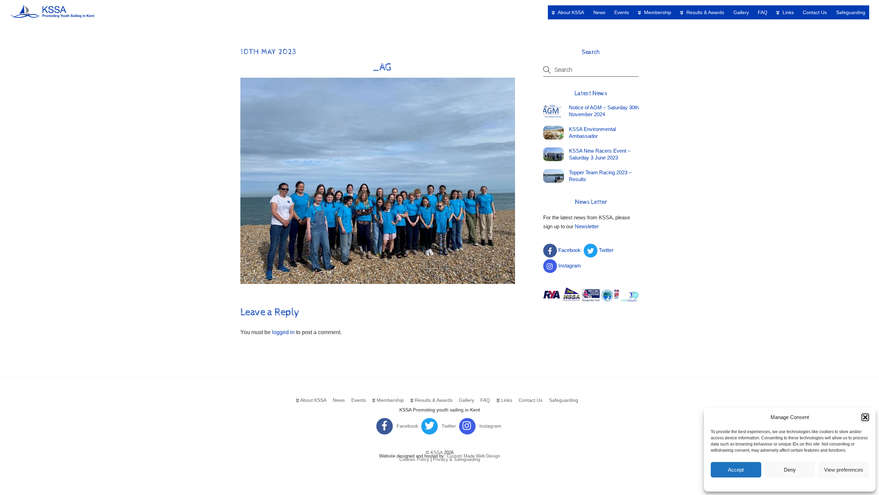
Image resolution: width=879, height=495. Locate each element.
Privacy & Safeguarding (456, 459)
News (599, 12)
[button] (865, 417)
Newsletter (587, 226)
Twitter (605, 250)
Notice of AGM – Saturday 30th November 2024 (604, 110)
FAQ (762, 12)
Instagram (569, 265)
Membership (657, 12)
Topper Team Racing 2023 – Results (600, 175)
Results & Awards (704, 12)
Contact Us (815, 12)
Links (787, 12)
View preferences (843, 470)
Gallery (741, 12)
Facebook (569, 250)
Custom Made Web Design (473, 456)
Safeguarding (850, 12)
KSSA (437, 452)
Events (621, 12)
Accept (736, 470)
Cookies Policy (414, 459)
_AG (382, 67)
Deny (790, 470)
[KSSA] (52, 15)
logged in (283, 332)
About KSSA (570, 12)
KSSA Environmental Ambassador (592, 132)
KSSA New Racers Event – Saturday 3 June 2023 (599, 154)
